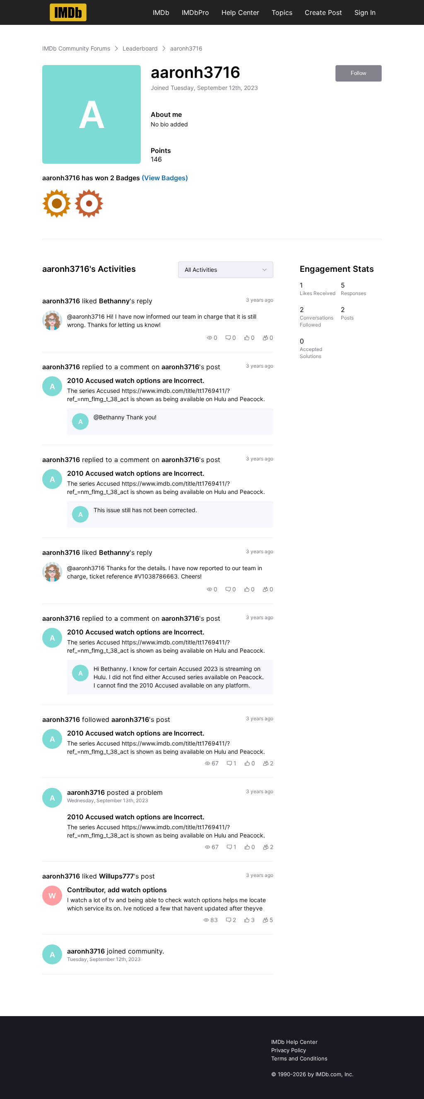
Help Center (240, 12)
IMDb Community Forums (76, 48)
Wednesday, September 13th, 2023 (107, 800)
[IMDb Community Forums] (68, 12)
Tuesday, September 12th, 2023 (104, 959)
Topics (282, 12)
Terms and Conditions (299, 1058)
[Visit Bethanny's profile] (52, 320)
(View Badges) (164, 178)
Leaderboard (140, 48)
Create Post (323, 12)
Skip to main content (34, 6)
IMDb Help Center (294, 1041)
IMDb (161, 12)
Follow (358, 73)
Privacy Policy (288, 1050)
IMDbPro (195, 12)
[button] (212, 338)
